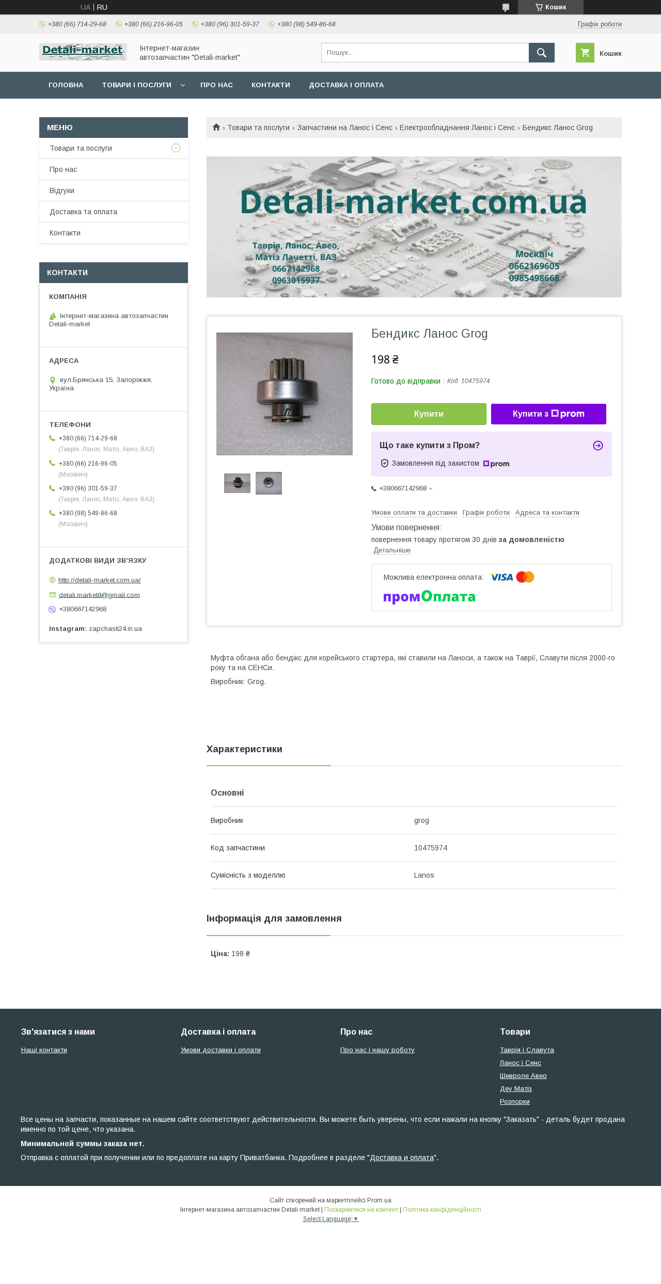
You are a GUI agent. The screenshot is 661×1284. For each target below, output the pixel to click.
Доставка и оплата (402, 1157)
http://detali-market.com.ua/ (99, 580)
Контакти (270, 85)
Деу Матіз (516, 1088)
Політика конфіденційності (442, 1209)
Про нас (216, 85)
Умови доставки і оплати (221, 1050)
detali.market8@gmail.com (99, 594)
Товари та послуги (258, 127)
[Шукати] (542, 52)
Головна (66, 85)
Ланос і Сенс (520, 1063)
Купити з (530, 413)
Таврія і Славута (527, 1050)
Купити (429, 413)
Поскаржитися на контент (361, 1209)
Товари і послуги (136, 85)
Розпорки (515, 1101)
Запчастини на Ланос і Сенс (344, 127)
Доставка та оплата (83, 212)
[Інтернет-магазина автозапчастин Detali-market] (83, 58)
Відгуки (62, 190)
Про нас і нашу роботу (377, 1050)
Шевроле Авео (523, 1076)
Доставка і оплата (346, 85)
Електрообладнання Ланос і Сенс (457, 127)
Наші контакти (44, 1050)
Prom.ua (379, 1200)
